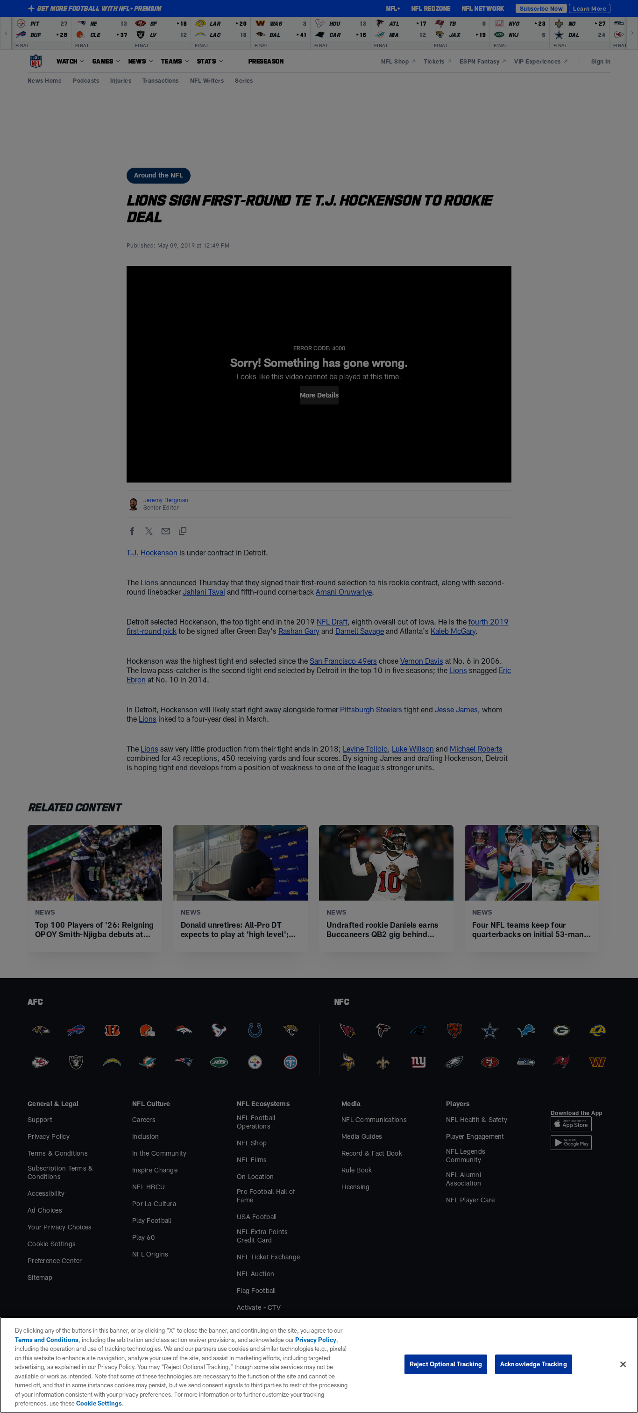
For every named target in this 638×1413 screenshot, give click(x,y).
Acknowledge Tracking (533, 1364)
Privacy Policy (315, 1339)
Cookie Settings (99, 1403)
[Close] (623, 1364)
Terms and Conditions (46, 1339)
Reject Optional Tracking (446, 1364)
